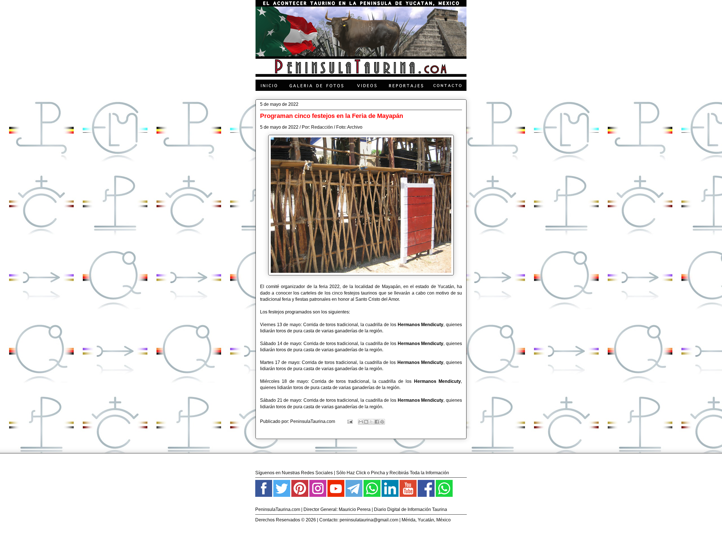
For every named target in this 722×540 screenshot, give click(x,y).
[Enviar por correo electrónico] (361, 422)
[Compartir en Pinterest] (382, 422)
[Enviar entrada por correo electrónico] (349, 421)
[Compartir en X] (371, 422)
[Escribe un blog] (366, 422)
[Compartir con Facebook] (377, 422)
